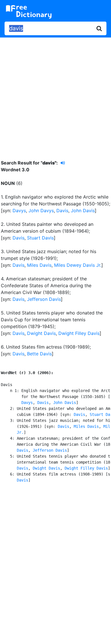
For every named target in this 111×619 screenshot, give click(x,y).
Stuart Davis (40, 238)
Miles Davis (39, 265)
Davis (62, 210)
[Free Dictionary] (29, 12)
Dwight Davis (41, 333)
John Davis (83, 210)
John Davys (41, 210)
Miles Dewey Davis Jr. (77, 265)
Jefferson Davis (44, 299)
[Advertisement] (55, 94)
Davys (19, 210)
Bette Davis (39, 354)
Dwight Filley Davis (79, 333)
